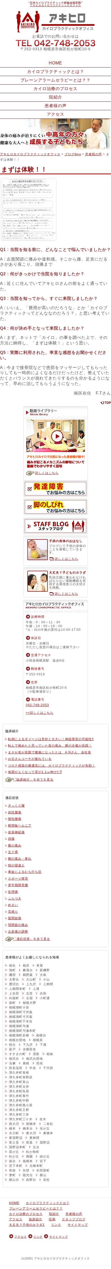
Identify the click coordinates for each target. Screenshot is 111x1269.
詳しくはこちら (47, 473)
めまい (13, 905)
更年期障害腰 (18, 885)
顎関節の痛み (18, 925)
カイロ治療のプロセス (55, 88)
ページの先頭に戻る (105, 402)
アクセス (55, 114)
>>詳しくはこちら (39, 713)
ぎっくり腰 (16, 805)
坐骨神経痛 (16, 832)
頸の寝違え (16, 865)
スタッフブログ (55, 526)
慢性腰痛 (14, 819)
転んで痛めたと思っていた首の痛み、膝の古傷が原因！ (50, 745)
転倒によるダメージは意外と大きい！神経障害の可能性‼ (51, 739)
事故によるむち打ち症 (25, 872)
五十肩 (13, 852)
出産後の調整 (18, 931)
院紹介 (55, 97)
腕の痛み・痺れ (19, 858)
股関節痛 (14, 918)
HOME (55, 63)
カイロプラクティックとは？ (55, 71)
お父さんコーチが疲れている (30, 759)
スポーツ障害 (18, 878)
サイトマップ (78, 1225)
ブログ (73, 154)
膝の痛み (14, 845)
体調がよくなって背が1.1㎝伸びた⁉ (35, 772)
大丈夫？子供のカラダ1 (27, 1225)
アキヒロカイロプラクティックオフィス (55, 5)
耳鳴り (13, 912)
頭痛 (11, 839)
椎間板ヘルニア (19, 825)
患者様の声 (56, 105)
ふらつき (14, 898)
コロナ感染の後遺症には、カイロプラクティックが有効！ (51, 765)
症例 (52, 1219)
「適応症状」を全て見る (31, 939)
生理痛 (13, 892)
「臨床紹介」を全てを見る (33, 779)
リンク (56, 1225)
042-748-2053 (55, 42)
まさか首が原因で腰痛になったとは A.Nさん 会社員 (49, 752)
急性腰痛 (14, 812)
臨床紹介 (35, 1219)
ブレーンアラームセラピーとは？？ (55, 80)
